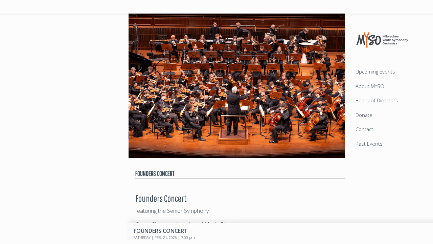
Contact (364, 129)
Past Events (369, 143)
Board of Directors (377, 100)
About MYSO (370, 86)
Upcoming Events (375, 71)
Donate (364, 114)
